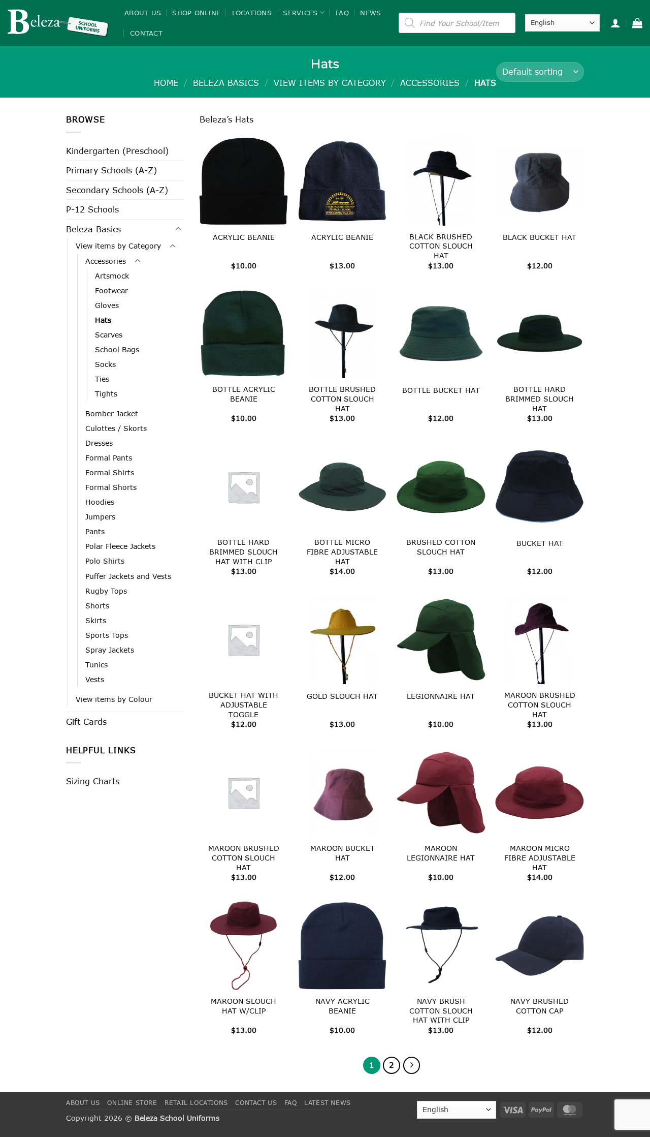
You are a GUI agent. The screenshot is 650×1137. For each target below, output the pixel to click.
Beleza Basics (226, 82)
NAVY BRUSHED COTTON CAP (539, 1006)
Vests (94, 679)
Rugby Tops (106, 591)
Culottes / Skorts (116, 428)
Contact (146, 33)
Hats (103, 320)
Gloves (107, 305)
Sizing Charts (92, 781)
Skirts (95, 620)
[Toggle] (178, 229)
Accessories (430, 82)
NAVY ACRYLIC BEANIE (342, 1006)
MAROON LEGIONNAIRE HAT (441, 853)
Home (166, 82)
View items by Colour (114, 699)
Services (300, 13)
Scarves (108, 334)
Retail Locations (196, 1103)
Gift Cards (86, 721)
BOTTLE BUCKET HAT (441, 390)
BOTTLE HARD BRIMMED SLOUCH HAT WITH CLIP (243, 551)
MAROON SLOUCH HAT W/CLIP (243, 1006)
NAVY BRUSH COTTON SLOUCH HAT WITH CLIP (441, 1010)
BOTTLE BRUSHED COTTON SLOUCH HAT (342, 398)
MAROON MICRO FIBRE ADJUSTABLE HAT (539, 857)
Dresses (99, 443)
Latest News (327, 1103)
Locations (252, 13)
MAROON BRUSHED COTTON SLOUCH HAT (539, 704)
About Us (142, 13)
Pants (95, 531)
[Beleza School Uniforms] (58, 23)
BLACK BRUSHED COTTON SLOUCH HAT (441, 246)
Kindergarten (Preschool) (117, 151)
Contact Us (256, 1103)
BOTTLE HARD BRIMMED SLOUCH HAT (539, 398)
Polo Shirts (104, 561)
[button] (615, 23)
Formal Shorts (111, 487)
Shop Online (196, 13)
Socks (105, 364)
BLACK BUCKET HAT (539, 237)
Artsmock (112, 275)
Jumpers (100, 516)
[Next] (411, 1065)
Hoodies (99, 502)
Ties (102, 379)
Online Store (132, 1103)
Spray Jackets (109, 650)
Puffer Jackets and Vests (128, 576)
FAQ (342, 13)
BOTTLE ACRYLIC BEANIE (243, 394)
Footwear (111, 290)
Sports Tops (106, 635)
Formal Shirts (109, 472)
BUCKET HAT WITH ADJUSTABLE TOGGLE (243, 704)
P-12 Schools (92, 209)
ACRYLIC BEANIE (244, 237)
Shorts (97, 605)
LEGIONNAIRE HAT (441, 696)
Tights (106, 393)
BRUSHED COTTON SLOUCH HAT (440, 547)
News (370, 13)
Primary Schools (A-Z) (111, 170)
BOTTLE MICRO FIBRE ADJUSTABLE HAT (342, 551)
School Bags (117, 349)
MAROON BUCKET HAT (342, 853)
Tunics (96, 664)
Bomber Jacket (111, 413)
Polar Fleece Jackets (120, 546)
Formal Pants (108, 457)
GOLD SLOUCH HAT (342, 696)
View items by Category (330, 82)
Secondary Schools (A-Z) (117, 190)
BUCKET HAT (539, 543)
